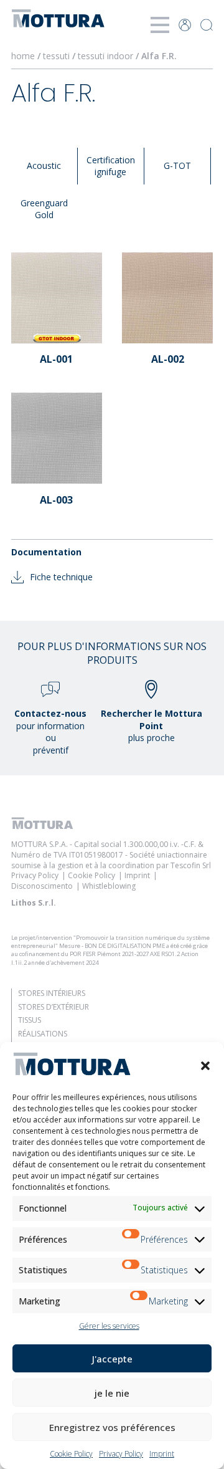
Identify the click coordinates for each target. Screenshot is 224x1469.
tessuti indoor (107, 56)
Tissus (29, 1020)
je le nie (112, 1393)
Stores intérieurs (51, 993)
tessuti (57, 56)
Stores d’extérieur (53, 1007)
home (23, 56)
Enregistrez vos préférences (112, 1427)
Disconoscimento (42, 886)
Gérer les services (109, 1326)
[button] (205, 1066)
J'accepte (112, 1358)
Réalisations (42, 1033)
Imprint (161, 1453)
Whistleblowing (109, 886)
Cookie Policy (71, 1453)
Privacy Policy (121, 1453)
